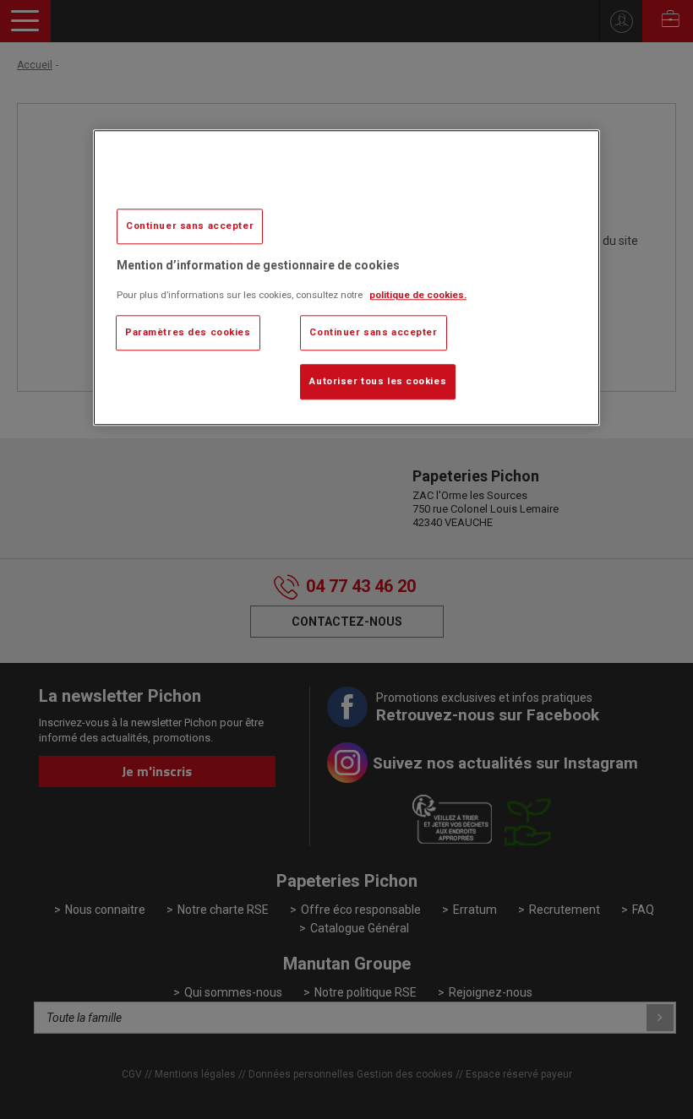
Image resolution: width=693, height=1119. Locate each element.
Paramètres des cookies (188, 333)
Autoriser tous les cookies (377, 382)
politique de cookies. (418, 295)
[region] (346, 277)
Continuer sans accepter (190, 225)
